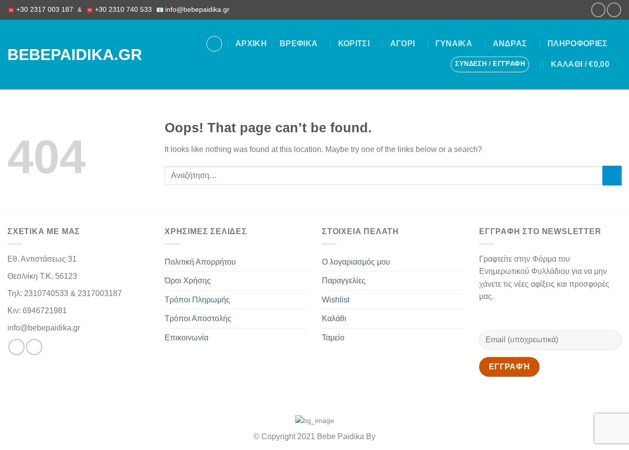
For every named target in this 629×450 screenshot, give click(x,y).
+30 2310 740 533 (123, 9)
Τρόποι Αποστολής (198, 318)
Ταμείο (333, 337)
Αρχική (251, 43)
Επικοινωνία (186, 337)
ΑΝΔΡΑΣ (510, 43)
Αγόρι (402, 43)
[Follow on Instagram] (614, 9)
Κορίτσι (354, 43)
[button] (490, 64)
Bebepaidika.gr (63, 54)
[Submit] (612, 175)
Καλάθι (334, 318)
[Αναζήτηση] (214, 44)
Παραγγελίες (344, 280)
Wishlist (335, 300)
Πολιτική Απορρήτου (200, 262)
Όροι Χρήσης (188, 280)
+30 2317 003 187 (44, 9)
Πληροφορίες (577, 43)
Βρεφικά (298, 43)
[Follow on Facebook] (598, 9)
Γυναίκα (453, 43)
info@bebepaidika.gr (199, 9)
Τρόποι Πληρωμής (197, 300)
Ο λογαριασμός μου (356, 262)
